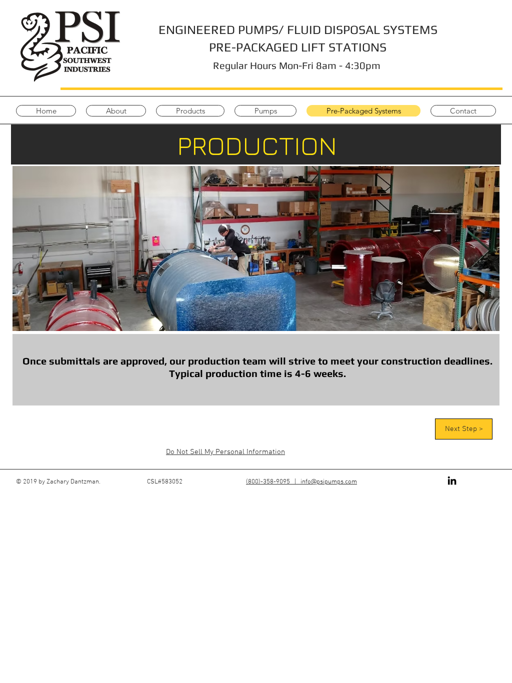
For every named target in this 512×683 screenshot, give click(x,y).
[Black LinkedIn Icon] (452, 480)
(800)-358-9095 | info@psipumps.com (301, 482)
